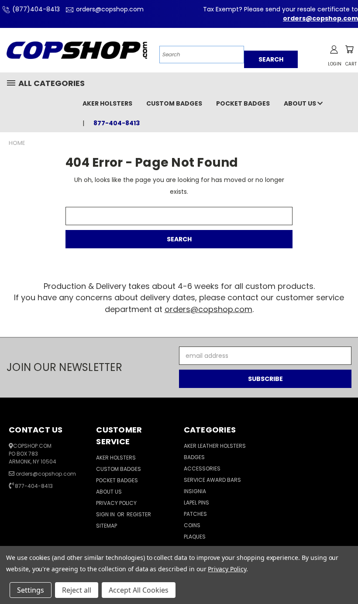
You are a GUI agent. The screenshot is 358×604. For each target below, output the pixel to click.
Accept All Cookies (139, 590)
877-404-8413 (34, 486)
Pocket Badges (243, 103)
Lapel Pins (196, 502)
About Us (300, 103)
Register (139, 514)
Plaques (195, 536)
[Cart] (349, 49)
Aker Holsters (107, 103)
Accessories (202, 468)
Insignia (195, 491)
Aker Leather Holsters (215, 446)
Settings (30, 590)
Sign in (106, 514)
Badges (194, 457)
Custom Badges (174, 103)
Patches (195, 514)
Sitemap (106, 525)
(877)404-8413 (36, 9)
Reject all (76, 590)
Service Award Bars (212, 480)
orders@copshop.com (110, 9)
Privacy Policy (116, 503)
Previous (344, 576)
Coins (192, 525)
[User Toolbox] (334, 49)
